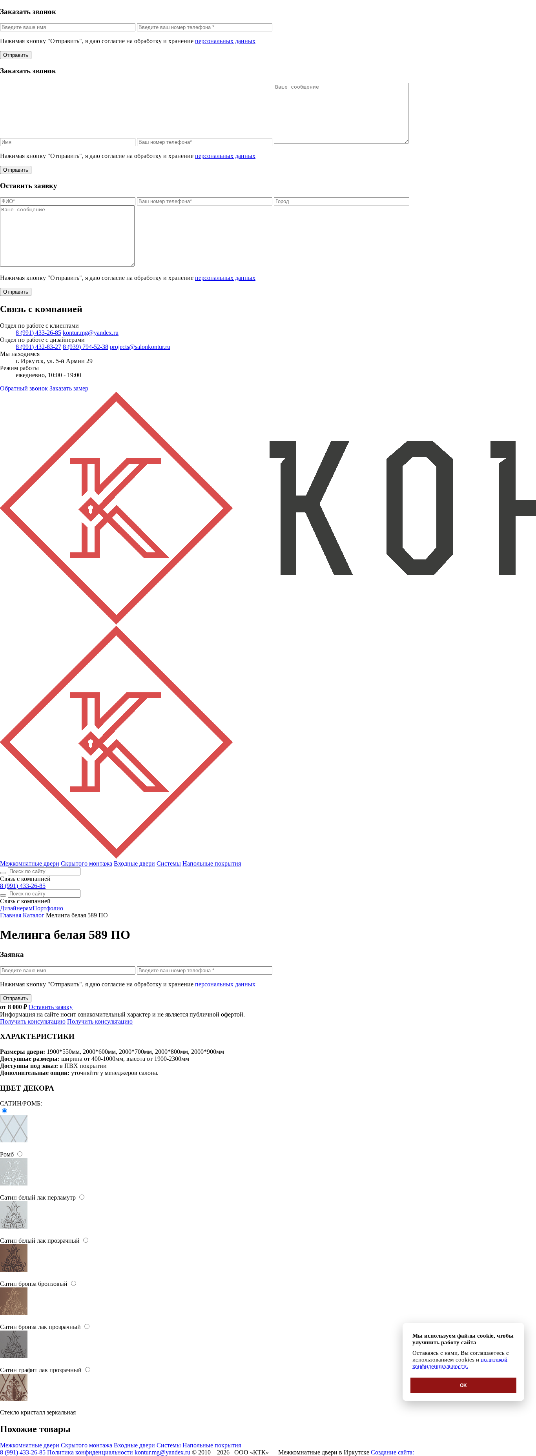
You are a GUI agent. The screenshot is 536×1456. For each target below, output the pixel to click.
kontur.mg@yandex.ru (91, 332)
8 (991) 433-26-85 (38, 332)
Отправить (15, 55)
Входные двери (134, 863)
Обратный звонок (24, 388)
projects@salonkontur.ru (140, 346)
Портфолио (48, 908)
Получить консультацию (33, 1021)
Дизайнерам (16, 908)
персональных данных (225, 41)
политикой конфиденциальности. (459, 1362)
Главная (10, 915)
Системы (169, 863)
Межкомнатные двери (29, 863)
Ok (463, 1385)
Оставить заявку (51, 1007)
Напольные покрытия (211, 863)
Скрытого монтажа (86, 863)
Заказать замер (68, 388)
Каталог (33, 915)
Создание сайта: (393, 1452)
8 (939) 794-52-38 (85, 346)
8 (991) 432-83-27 (38, 346)
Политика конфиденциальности (90, 1452)
